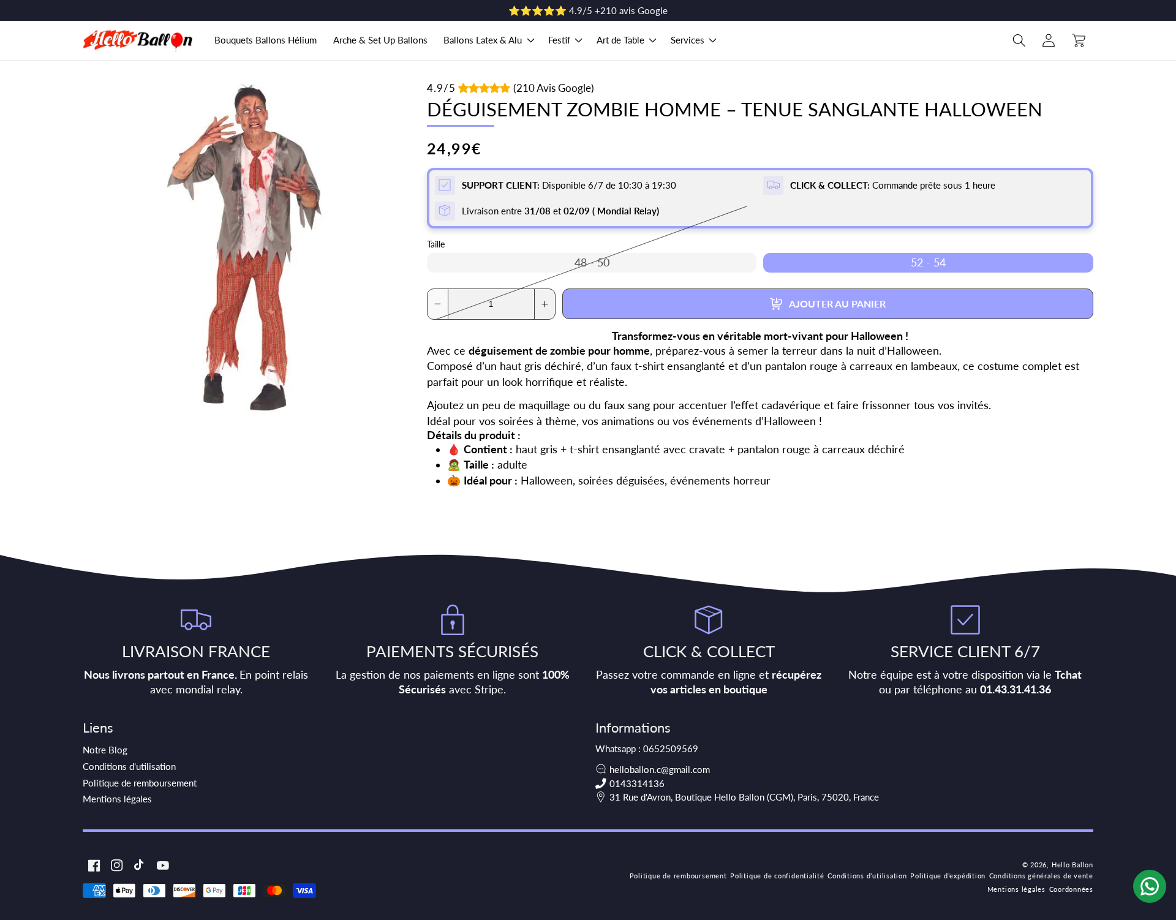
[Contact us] (1149, 886)
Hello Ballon (1072, 865)
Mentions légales (117, 798)
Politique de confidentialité (777, 876)
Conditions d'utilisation (129, 766)
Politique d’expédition (948, 876)
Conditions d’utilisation (867, 876)
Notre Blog (105, 749)
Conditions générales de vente (1041, 876)
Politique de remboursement (140, 782)
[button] (487, 40)
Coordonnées (1071, 889)
